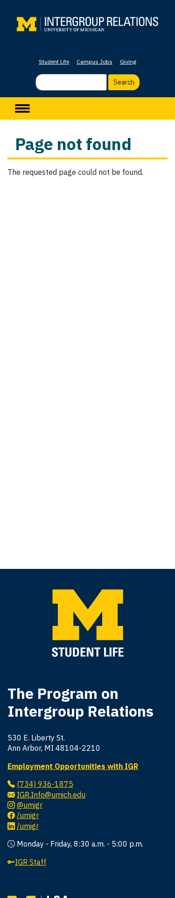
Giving (128, 61)
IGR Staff (30, 862)
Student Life (54, 61)
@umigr (29, 805)
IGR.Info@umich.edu (51, 794)
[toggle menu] (22, 108)
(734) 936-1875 (45, 784)
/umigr (28, 815)
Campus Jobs (94, 61)
